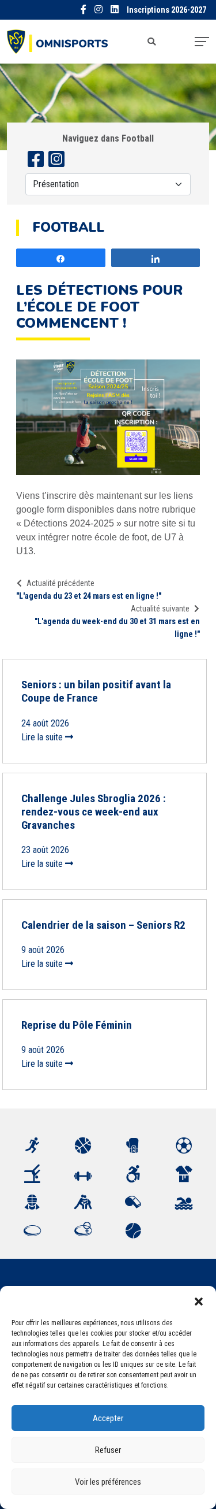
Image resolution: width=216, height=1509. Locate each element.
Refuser (108, 1450)
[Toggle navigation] (202, 41)
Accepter (108, 1418)
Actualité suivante (160, 608)
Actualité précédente (60, 583)
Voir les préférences (108, 1482)
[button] (198, 1300)
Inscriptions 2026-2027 (166, 10)
